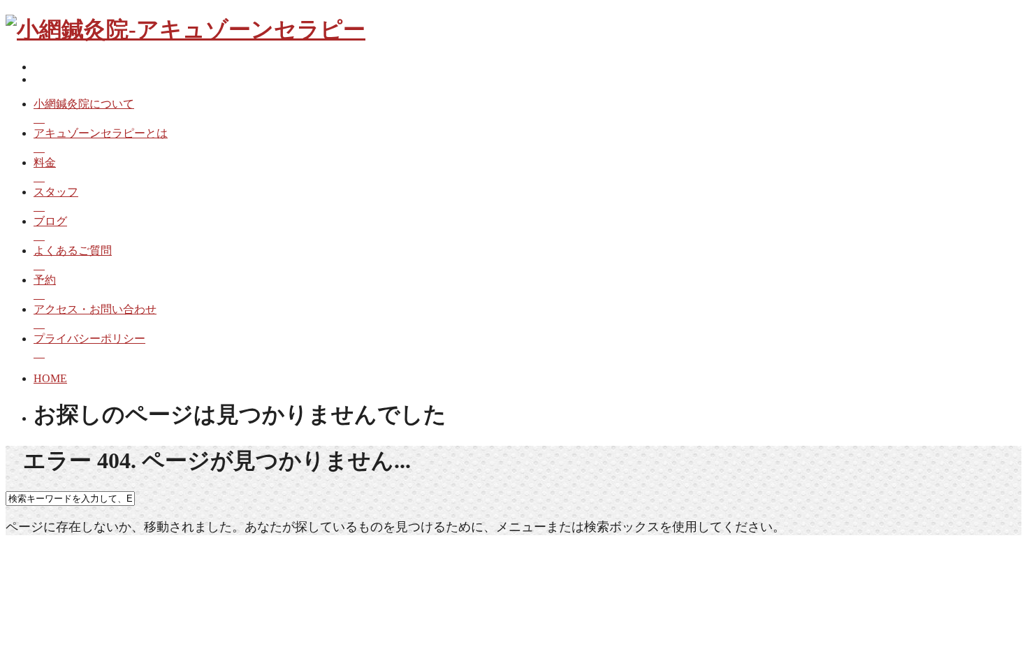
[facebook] (38, 67)
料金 (45, 162)
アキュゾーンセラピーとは (101, 133)
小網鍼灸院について (84, 104)
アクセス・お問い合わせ (95, 309)
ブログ (50, 221)
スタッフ (56, 192)
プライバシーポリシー (89, 338)
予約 (45, 280)
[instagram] (38, 79)
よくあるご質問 (73, 250)
